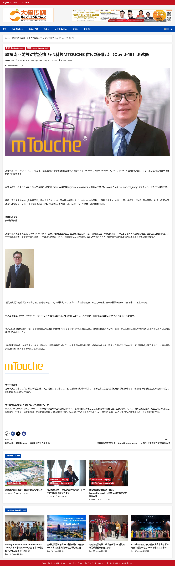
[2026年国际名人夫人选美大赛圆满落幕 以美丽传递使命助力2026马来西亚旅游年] (150, 528)
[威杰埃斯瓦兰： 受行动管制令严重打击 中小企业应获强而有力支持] (66, 473)
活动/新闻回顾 (17, 29)
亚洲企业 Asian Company (15, 48)
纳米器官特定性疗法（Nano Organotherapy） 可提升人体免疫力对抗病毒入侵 (108, 493)
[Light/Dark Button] (166, 29)
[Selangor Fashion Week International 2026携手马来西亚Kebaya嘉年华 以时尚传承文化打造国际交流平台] (24, 528)
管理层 (75, 29)
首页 (4, 29)
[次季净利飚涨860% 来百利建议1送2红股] (24, 473)
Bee (6, 554)
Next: (133, 441)
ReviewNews (115, 563)
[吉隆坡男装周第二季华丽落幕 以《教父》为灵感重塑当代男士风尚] (108, 528)
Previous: (27, 441)
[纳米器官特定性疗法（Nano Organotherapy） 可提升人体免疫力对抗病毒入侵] (108, 473)
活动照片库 (33, 29)
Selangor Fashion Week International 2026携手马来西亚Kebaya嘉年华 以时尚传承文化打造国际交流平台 (24, 547)
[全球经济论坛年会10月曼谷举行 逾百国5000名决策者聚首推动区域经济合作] (66, 528)
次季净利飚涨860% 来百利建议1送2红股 (24, 490)
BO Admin (9, 60)
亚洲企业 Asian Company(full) (38, 48)
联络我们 (87, 29)
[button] (171, 29)
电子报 (46, 29)
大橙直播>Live (61, 29)
